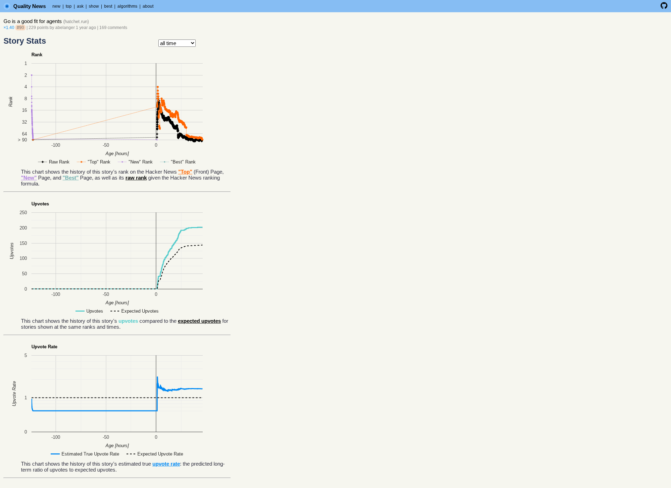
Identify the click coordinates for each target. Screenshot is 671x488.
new (56, 6)
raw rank (136, 178)
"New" (29, 178)
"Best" (71, 178)
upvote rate (166, 464)
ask (80, 6)
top (69, 6)
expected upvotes (199, 321)
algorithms (127, 6)
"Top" (185, 172)
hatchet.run (76, 21)
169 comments (113, 27)
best (108, 6)
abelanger (65, 27)
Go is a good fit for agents (32, 21)
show (94, 6)
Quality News (29, 6)
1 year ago (86, 27)
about (148, 6)
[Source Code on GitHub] (664, 7)
